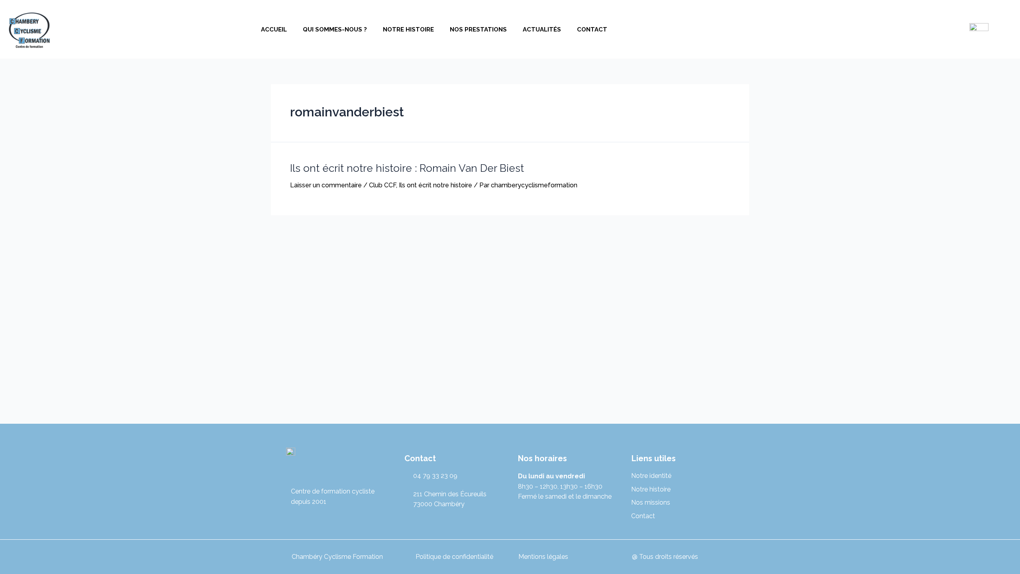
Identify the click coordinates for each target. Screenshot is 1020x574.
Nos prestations (478, 29)
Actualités (542, 29)
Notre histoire (408, 29)
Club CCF (382, 185)
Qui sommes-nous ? (335, 29)
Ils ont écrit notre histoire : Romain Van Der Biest (407, 168)
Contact (592, 29)
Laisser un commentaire (326, 185)
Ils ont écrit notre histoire (435, 185)
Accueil (274, 29)
